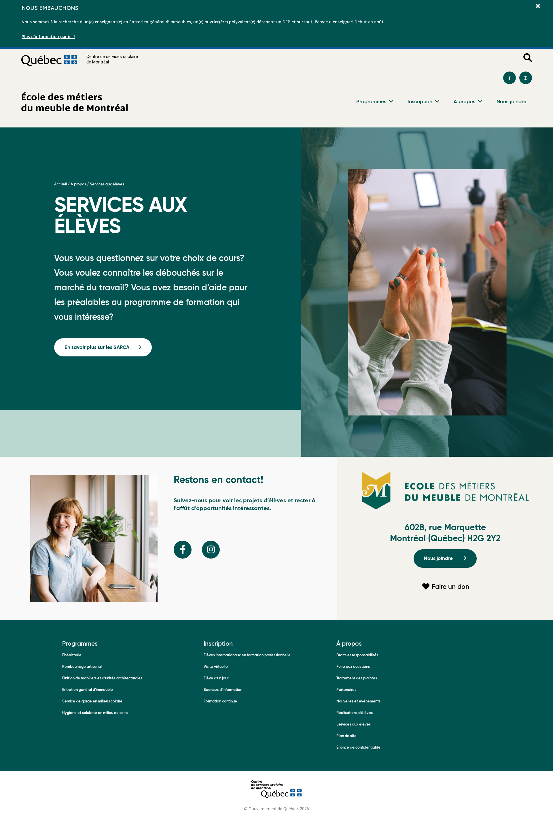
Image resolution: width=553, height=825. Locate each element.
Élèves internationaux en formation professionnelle (247, 655)
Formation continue (220, 701)
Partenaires (346, 689)
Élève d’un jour (216, 678)
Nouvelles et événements (358, 701)
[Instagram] (525, 78)
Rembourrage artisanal (82, 666)
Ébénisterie (72, 655)
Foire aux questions (353, 666)
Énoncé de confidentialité (358, 747)
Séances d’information (223, 689)
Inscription (420, 101)
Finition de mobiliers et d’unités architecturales (102, 678)
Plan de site (346, 735)
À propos (464, 101)
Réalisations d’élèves (354, 712)
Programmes (371, 101)
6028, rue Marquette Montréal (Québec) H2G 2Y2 (445, 533)
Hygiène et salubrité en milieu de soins (95, 712)
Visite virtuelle (216, 666)
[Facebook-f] (509, 78)
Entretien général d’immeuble (87, 689)
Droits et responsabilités (357, 655)
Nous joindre (511, 101)
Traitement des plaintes (356, 678)
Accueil (60, 184)
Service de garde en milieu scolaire (92, 701)
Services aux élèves (353, 724)
